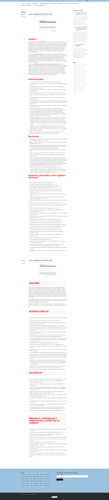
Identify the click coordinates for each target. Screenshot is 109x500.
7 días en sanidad (37, 15)
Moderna (79, 78)
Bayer (26, 476)
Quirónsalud (80, 84)
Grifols (75, 73)
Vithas (74, 91)
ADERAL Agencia (34, 494)
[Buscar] (47, 5)
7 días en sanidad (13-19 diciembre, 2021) (40, 14)
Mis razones (74, 0)
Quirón (75, 84)
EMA (78, 71)
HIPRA (82, 73)
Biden (30, 476)
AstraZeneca (83, 66)
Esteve (82, 71)
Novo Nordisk (76, 82)
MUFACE (84, 78)
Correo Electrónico (60, 474)
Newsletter (79, 0)
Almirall (80, 64)
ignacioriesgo (44, 15)
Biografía (69, 0)
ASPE (78, 66)
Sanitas (82, 85)
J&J (86, 75)
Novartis (79, 80)
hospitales (82, 75)
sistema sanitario (81, 87)
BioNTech (75, 69)
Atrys (23, 476)
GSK (79, 73)
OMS (81, 82)
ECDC (74, 71)
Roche (74, 85)
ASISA (74, 66)
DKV (83, 69)
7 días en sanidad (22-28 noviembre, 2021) (40, 260)
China (80, 69)
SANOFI (75, 87)
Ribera (85, 84)
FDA (86, 71)
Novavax (83, 80)
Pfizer (84, 82)
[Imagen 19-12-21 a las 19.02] (23, 16)
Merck (74, 78)
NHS (74, 80)
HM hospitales (76, 75)
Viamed (75, 89)
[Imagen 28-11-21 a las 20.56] (23, 262)
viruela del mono (81, 89)
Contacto (83, 0)
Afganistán (75, 64)
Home (66, 0)
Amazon (85, 64)
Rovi (78, 85)
